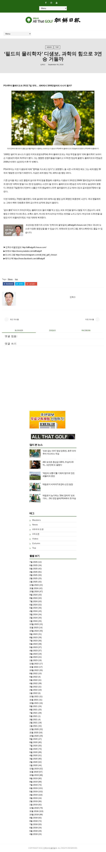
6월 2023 (34, 644)
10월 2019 (34, 775)
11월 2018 (34, 811)
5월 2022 (34, 680)
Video (35, 539)
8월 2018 (34, 821)
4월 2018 (34, 834)
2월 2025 (34, 578)
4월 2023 (34, 650)
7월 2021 (34, 713)
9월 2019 (34, 778)
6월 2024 (34, 605)
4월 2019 (34, 795)
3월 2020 (34, 759)
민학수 (42, 65)
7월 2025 (34, 562)
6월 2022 (34, 677)
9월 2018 (34, 818)
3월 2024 (34, 614)
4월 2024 (34, 611)
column (36, 543)
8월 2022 (34, 673)
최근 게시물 (14, 319)
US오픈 (36, 534)
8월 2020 (34, 742)
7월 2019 (34, 785)
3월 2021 (34, 719)
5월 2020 (34, 752)
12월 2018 (34, 808)
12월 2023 (34, 624)
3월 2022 (34, 687)
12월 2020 (34, 729)
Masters (36, 520)
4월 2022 (34, 683)
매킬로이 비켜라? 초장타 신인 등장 (58, 484)
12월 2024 (34, 585)
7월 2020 (34, 746)
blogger (19, 330)
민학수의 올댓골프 (50, 848)
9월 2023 (34, 634)
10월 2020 (34, 736)
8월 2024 (34, 598)
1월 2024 (34, 621)
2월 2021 (34, 723)
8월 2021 (34, 709)
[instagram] (51, 3)
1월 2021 (34, 726)
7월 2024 (34, 601)
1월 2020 (34, 765)
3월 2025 (34, 575)
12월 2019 (34, 769)
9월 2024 (34, 595)
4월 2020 (34, 755)
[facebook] (46, 3)
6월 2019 (34, 788)
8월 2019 (34, 782)
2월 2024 (34, 618)
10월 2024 (34, 591)
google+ (32, 284)
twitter (20, 284)
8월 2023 (34, 637)
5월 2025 (34, 568)
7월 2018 (34, 824)
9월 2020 (34, 739)
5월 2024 (34, 608)
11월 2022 (34, 667)
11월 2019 (34, 772)
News (49, 47)
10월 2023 (34, 631)
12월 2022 (34, 664)
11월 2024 (34, 588)
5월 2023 (34, 647)
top (57, 47)
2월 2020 (34, 762)
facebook (9, 284)
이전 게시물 (89, 319)
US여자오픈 (38, 529)
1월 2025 (34, 582)
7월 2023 (34, 641)
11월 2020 (34, 732)
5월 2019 (34, 791)
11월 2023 (34, 627)
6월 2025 (34, 565)
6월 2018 (34, 828)
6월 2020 (34, 749)
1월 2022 (34, 693)
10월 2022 (34, 670)
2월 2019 (34, 801)
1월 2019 (34, 804)
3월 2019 (34, 798)
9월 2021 (34, 706)
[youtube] (57, 3)
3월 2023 (34, 654)
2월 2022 (34, 690)
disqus (52, 330)
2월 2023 (34, 657)
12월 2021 (34, 696)
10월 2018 (34, 814)
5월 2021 (34, 716)
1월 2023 (34, 660)
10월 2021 (34, 703)
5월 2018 (34, 831)
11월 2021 (34, 700)
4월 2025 (34, 572)
